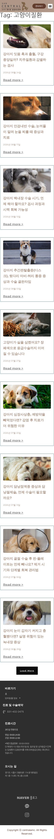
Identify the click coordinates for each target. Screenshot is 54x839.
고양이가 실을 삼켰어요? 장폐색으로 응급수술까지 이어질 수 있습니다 (23, 348)
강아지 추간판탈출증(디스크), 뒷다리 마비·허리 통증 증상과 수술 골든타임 (24, 276)
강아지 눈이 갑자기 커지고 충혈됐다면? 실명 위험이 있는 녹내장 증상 (24, 636)
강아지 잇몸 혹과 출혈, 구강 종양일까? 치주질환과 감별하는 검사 (24, 59)
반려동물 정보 (11, 698)
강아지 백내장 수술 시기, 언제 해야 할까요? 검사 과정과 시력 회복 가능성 (24, 204)
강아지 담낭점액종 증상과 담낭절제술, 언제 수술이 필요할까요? (24, 492)
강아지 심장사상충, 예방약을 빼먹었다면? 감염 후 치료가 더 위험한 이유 (24, 420)
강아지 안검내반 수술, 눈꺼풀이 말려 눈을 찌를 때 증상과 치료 (24, 132)
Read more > (13, 80)
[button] (50, 6)
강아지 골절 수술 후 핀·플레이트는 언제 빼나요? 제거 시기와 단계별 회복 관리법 (24, 564)
